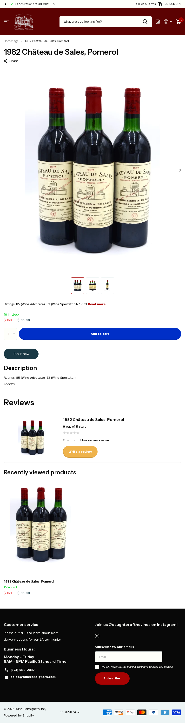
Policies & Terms (145, 4)
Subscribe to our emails (114, 647)
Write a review (80, 451)
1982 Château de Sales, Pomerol (29, 581)
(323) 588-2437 (23, 670)
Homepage (11, 41)
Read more (97, 304)
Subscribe (112, 678)
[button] (5, 4)
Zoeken (145, 21)
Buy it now (21, 354)
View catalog (6, 21)
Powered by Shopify (19, 715)
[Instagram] (97, 636)
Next (54, 4)
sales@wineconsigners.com (33, 677)
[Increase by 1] (15, 329)
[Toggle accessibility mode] (160, 4)
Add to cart (100, 334)
